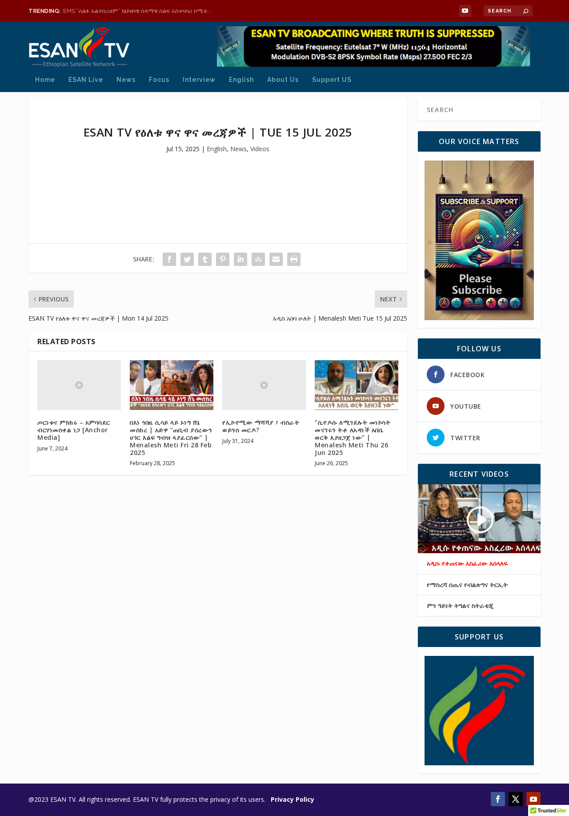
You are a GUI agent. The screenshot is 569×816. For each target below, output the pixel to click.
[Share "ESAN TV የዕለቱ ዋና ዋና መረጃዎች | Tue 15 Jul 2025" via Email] (276, 259)
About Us (283, 79)
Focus (159, 79)
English (241, 79)
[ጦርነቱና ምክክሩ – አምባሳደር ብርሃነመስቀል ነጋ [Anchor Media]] (79, 385)
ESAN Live (85, 79)
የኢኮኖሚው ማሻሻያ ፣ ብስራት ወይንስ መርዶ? (260, 426)
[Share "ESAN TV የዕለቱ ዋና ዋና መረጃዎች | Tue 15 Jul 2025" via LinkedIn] (240, 259)
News (126, 79)
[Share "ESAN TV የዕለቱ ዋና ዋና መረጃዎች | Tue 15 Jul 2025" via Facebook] (169, 259)
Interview (199, 79)
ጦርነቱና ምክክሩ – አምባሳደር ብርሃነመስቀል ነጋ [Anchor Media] (73, 430)
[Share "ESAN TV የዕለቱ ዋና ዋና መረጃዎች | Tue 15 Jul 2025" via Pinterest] (223, 259)
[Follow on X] (516, 799)
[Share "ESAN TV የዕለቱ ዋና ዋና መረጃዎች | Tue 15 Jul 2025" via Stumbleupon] (258, 259)
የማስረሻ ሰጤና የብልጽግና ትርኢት (467, 585)
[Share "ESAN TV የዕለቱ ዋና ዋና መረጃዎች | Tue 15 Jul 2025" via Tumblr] (205, 259)
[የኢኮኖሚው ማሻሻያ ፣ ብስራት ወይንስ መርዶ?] (264, 385)
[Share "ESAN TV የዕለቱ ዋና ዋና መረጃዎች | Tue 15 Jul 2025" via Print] (294, 259)
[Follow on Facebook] (498, 799)
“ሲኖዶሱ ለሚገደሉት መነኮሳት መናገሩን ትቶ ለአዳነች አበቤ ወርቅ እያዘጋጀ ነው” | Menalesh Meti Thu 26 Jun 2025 (352, 437)
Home (45, 79)
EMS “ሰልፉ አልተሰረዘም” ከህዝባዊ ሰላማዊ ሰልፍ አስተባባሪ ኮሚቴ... (137, 11)
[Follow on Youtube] (533, 799)
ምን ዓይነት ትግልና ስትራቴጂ (460, 606)
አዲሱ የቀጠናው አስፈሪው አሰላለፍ (467, 563)
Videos (259, 149)
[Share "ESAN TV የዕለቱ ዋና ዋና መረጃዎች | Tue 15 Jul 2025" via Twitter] (187, 259)
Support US (332, 79)
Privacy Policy (292, 799)
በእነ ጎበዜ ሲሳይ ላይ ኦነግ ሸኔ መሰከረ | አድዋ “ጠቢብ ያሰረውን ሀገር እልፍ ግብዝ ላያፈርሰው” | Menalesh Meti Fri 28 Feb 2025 (171, 437)
